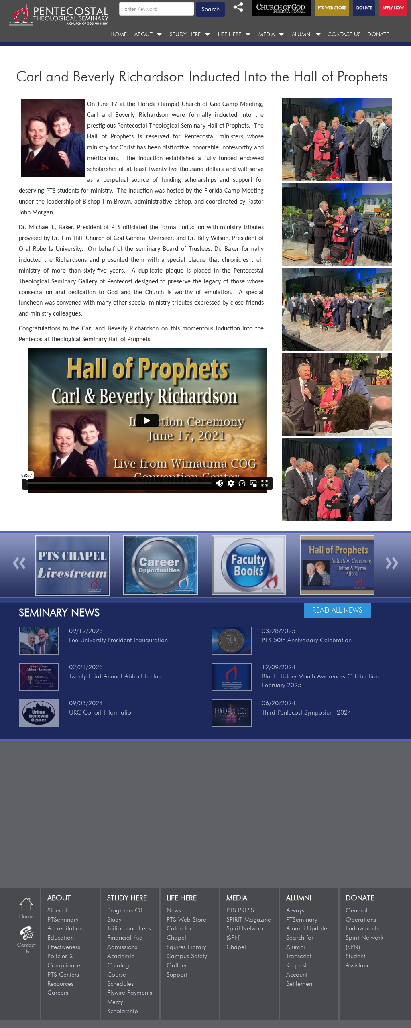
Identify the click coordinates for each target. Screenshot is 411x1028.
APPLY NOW (393, 7)
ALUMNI (301, 34)
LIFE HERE (229, 34)
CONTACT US (344, 34)
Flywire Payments (129, 992)
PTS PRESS (240, 910)
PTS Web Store (186, 919)
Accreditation (65, 928)
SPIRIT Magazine (248, 919)
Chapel (176, 937)
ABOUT (143, 34)
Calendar (179, 928)
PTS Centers (63, 974)
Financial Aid (125, 937)
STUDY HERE (185, 34)
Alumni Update (306, 928)
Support (177, 974)
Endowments (362, 928)
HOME (118, 34)
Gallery (176, 965)
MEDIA (266, 34)
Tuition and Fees (129, 928)
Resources (60, 983)
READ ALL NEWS (337, 610)
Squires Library (186, 947)
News (174, 910)
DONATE (378, 34)
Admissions (122, 947)
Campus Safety (187, 956)
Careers (57, 992)
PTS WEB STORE (332, 7)
